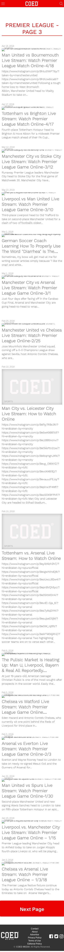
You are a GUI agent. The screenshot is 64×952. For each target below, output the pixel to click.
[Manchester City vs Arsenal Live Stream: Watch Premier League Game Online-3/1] (32, 277)
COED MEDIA (23, 947)
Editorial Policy (34, 944)
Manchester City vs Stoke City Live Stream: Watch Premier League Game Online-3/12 (31, 162)
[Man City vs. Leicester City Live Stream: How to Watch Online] (32, 387)
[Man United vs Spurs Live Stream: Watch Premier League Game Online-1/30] (32, 780)
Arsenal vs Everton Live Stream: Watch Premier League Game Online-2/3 (26, 749)
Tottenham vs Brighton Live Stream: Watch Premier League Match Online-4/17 (29, 119)
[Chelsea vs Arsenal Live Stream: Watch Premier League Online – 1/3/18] (32, 863)
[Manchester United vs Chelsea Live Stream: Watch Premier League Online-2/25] (32, 324)
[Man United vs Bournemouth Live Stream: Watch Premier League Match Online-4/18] (32, 49)
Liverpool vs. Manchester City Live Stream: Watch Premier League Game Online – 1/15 (31, 832)
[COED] (32, 3)
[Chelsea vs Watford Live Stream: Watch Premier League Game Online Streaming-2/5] (32, 696)
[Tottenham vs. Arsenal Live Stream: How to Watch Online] (32, 531)
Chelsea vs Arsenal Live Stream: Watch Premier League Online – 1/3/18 (25, 874)
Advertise (34, 934)
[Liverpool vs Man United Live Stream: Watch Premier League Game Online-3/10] (32, 193)
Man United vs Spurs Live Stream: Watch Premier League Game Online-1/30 (27, 791)
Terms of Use (34, 940)
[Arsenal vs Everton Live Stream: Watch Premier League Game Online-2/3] (32, 738)
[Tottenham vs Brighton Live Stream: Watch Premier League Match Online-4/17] (32, 108)
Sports (8, 48)
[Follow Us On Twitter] (56, 936)
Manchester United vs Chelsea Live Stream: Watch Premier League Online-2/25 (32, 335)
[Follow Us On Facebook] (51, 936)
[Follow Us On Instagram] (61, 936)
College (9, 323)
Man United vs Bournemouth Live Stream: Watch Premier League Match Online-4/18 (30, 60)
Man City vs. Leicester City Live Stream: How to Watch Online (29, 414)
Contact (34, 928)
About (35, 931)
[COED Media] (9, 939)
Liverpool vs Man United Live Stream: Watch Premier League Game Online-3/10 (30, 204)
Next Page (32, 909)
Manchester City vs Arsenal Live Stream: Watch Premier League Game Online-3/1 (29, 288)
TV (5, 192)
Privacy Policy (34, 937)
